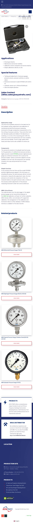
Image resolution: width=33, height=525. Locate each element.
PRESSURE (26, 99)
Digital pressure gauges (13, 99)
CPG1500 (15, 154)
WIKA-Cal (5, 196)
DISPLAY (21, 99)
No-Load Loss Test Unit (12, 490)
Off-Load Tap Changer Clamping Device (15, 487)
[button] (26, 26)
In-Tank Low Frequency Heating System (16, 483)
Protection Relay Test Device (13, 492)
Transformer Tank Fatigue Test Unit (15, 485)
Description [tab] (4, 106)
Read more (16, 254)
